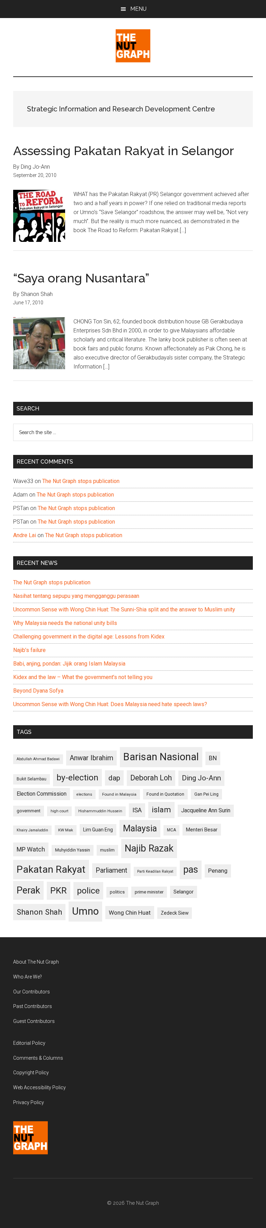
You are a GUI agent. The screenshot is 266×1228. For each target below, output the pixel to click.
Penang (218, 870)
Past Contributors (32, 1006)
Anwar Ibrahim (91, 758)
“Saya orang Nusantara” (81, 278)
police (88, 891)
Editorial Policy (29, 1043)
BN (213, 758)
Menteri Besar (202, 830)
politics (117, 892)
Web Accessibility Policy (39, 1087)
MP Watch (31, 849)
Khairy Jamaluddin (32, 830)
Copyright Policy (31, 1072)
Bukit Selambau (31, 779)
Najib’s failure (29, 650)
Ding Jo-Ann (201, 778)
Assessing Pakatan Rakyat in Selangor (123, 150)
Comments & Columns (38, 1058)
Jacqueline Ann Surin (205, 810)
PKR (58, 890)
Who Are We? (27, 977)
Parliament (111, 870)
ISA (137, 810)
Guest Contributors (34, 1021)
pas (190, 869)
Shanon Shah (39, 911)
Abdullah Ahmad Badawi (38, 759)
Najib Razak (149, 848)
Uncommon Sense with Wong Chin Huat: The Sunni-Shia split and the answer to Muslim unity (124, 609)
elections (84, 794)
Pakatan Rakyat (51, 869)
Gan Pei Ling (206, 794)
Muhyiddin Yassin (72, 850)
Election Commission (41, 794)
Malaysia (140, 828)
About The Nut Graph (36, 962)
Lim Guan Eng (98, 829)
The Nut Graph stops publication (80, 481)
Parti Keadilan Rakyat (155, 871)
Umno (85, 911)
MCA (171, 830)
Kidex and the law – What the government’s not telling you (82, 677)
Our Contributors (31, 991)
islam (161, 809)
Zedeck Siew (174, 913)
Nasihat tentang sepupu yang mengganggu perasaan (76, 596)
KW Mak (65, 830)
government (29, 810)
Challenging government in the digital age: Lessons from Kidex (89, 636)
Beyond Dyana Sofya (38, 690)
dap (114, 777)
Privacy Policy (28, 1102)
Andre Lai (24, 535)
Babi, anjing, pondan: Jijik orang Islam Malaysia (69, 663)
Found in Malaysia (119, 794)
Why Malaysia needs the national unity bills (65, 623)
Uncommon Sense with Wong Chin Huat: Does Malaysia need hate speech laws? (110, 704)
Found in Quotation (165, 794)
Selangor (184, 892)
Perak (28, 890)
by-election (77, 777)
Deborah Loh (151, 777)
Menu (138, 9)
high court (59, 811)
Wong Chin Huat (130, 912)
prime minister (149, 892)
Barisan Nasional (161, 757)
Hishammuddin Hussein (100, 811)
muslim (107, 850)
